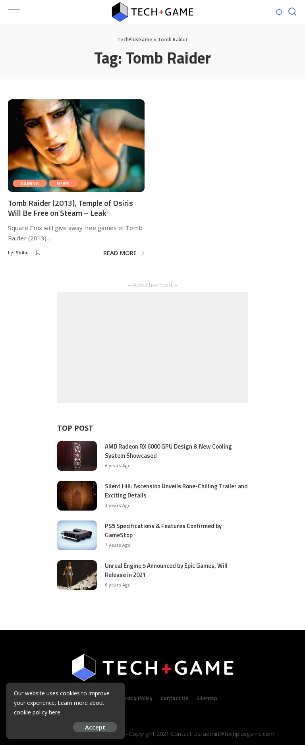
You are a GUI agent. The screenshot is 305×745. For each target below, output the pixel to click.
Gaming (30, 183)
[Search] (292, 12)
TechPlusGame (134, 39)
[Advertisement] (152, 347)
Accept (95, 727)
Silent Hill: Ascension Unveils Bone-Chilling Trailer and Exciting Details (176, 491)
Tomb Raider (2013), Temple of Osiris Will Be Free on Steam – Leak (70, 208)
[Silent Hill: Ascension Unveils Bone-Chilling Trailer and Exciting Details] (77, 496)
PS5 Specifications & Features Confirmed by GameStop (163, 530)
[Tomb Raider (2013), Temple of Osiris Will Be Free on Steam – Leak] (76, 145)
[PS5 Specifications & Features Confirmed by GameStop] (77, 535)
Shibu (22, 252)
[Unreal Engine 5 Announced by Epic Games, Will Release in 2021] (77, 575)
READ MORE (120, 253)
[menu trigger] (18, 12)
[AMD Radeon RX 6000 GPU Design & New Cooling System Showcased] (77, 456)
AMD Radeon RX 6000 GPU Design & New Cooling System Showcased (168, 451)
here (54, 712)
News (63, 183)
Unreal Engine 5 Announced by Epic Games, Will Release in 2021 (166, 570)
